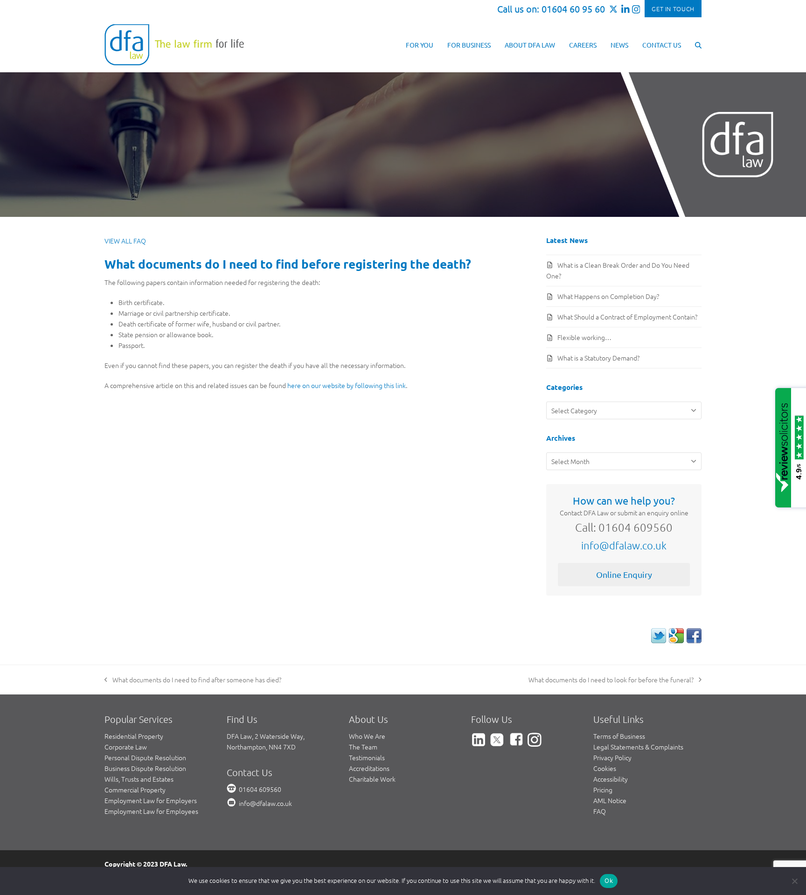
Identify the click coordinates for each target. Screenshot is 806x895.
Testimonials (367, 757)
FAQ (599, 811)
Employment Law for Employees (151, 811)
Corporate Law (125, 746)
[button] (698, 44)
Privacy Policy (612, 757)
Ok (608, 880)
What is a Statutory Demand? (598, 357)
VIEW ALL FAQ (125, 240)
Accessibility (610, 779)
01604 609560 (260, 789)
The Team (363, 746)
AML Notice (609, 800)
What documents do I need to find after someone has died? (192, 680)
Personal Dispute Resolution (145, 757)
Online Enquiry (624, 574)
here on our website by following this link (346, 385)
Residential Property (133, 736)
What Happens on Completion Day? (608, 296)
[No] (794, 881)
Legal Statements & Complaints (638, 746)
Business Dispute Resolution (145, 768)
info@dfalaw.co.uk (624, 545)
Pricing (602, 789)
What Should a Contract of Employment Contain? (627, 316)
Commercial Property (135, 789)
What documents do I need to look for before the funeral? (611, 680)
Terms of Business (619, 736)
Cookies (604, 768)
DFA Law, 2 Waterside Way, (266, 736)
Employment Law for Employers (150, 800)
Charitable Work (372, 779)
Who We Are (367, 736)
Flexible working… (584, 337)
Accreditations (369, 768)
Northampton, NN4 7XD (261, 746)
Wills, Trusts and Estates (139, 779)
